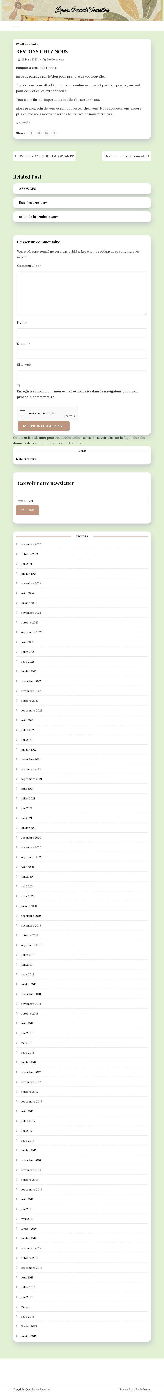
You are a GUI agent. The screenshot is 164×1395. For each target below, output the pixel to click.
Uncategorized (27, 43)
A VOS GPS (27, 189)
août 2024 (27, 593)
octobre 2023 (29, 622)
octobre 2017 (29, 1092)
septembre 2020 (32, 857)
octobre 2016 (29, 1180)
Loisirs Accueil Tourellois (82, 10)
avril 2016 (27, 1219)
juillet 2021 (28, 798)
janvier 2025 (29, 573)
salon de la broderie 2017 (38, 216)
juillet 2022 (28, 730)
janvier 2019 (29, 984)
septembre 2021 (31, 779)
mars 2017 (27, 1140)
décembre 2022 (31, 681)
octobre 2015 (29, 1258)
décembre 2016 (31, 1160)
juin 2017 (26, 1131)
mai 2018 (26, 1043)
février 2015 (29, 1326)
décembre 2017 (31, 1072)
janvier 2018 (29, 1062)
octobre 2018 (29, 1013)
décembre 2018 (31, 994)
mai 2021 (26, 818)
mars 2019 (27, 974)
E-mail (23, 344)
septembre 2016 (31, 1189)
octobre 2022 (29, 700)
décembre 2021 (31, 759)
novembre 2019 (31, 925)
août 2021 (27, 788)
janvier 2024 (29, 603)
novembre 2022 (31, 691)
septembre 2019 (31, 945)
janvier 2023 (29, 671)
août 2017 (27, 1111)
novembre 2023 (31, 613)
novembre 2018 (31, 1004)
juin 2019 (26, 964)
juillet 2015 (28, 1287)
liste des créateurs (33, 203)
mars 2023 (27, 661)
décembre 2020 (31, 837)
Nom (22, 322)
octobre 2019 (29, 935)
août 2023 (27, 642)
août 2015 (27, 1277)
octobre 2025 (30, 554)
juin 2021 (26, 808)
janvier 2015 (29, 1336)
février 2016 (29, 1228)
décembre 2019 (31, 916)
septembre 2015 (31, 1268)
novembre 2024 (31, 583)
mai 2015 (26, 1307)
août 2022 (27, 720)
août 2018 (27, 1023)
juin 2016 (26, 1209)
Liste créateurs (26, 459)
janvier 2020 (29, 906)
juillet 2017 (28, 1121)
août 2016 (27, 1199)
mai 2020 (27, 886)
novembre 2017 (31, 1082)
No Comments (55, 59)
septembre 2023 (31, 632)
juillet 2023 (28, 652)
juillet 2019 (28, 955)
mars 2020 (28, 896)
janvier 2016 (29, 1238)
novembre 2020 (31, 847)
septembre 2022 (31, 710)
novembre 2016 (31, 1170)
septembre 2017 (31, 1101)
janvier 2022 (29, 749)
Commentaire (29, 266)
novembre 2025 (31, 544)
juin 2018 (26, 1033)
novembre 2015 (31, 1248)
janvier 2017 (28, 1150)
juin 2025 (27, 564)
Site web (24, 365)
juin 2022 (26, 740)
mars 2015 (27, 1316)
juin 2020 (27, 876)
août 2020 (27, 867)
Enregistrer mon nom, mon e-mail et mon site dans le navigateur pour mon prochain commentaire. (77, 394)
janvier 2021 (28, 828)
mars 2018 (27, 1052)
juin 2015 (26, 1297)
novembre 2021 (31, 769)
